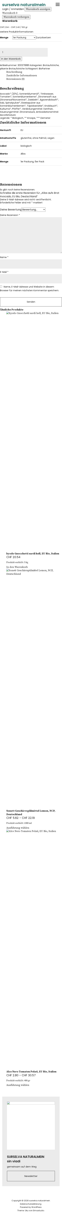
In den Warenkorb (11, 58)
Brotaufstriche (51, 65)
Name (4, 257)
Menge (4, 37)
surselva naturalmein (24, 5)
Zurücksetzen (43, 37)
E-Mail (4, 272)
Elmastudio (38, 1210)
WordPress (36, 1207)
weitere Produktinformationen (16, 31)
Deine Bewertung (10, 209)
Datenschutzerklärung (30, 1204)
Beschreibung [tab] (14, 72)
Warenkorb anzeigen (38, 9)
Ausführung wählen (17, 827)
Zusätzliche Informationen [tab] (21, 75)
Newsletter (30, 1176)
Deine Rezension (10, 215)
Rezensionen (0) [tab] (15, 79)
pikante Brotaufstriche (12, 68)
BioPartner (44, 68)
